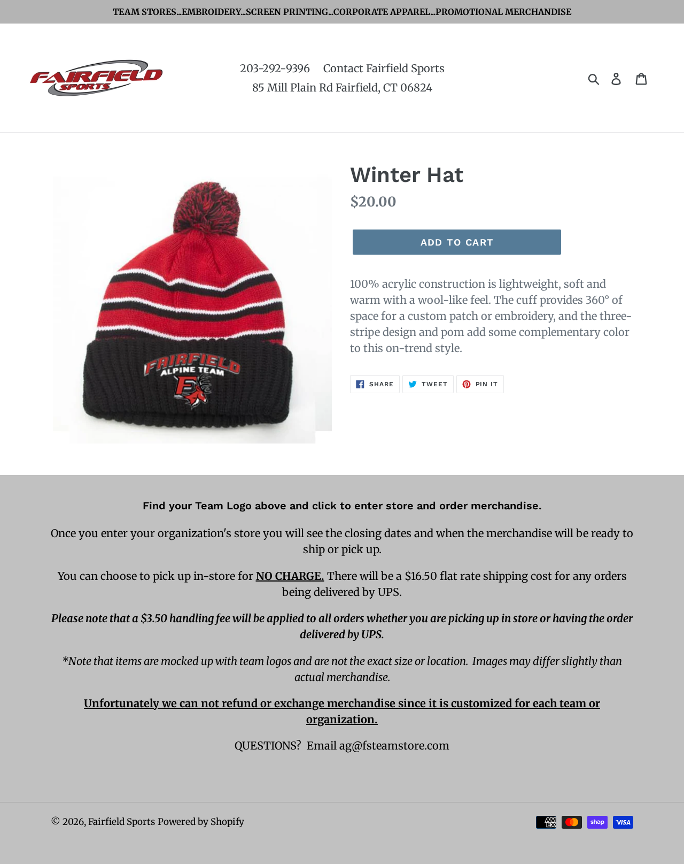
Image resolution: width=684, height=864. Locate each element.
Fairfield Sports (121, 822)
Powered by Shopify (201, 822)
